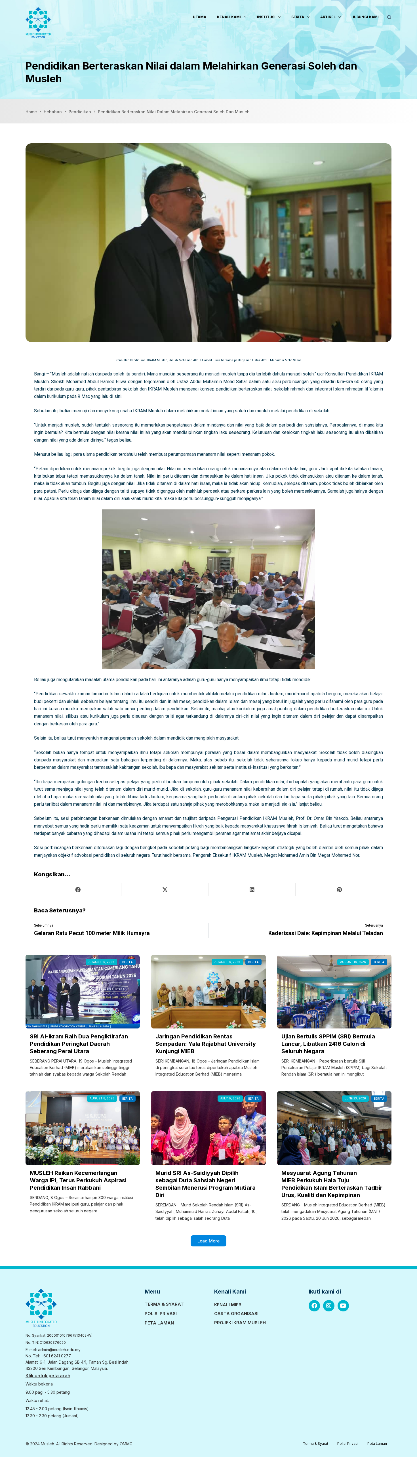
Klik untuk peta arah (48, 1375)
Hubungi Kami (365, 17)
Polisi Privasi (161, 1313)
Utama (199, 17)
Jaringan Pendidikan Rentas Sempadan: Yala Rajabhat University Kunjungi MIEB (205, 1044)
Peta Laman (159, 1323)
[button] (77, 889)
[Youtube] (343, 1305)
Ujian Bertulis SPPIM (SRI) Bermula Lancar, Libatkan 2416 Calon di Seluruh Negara (328, 1044)
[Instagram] (328, 1305)
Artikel (328, 17)
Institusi (266, 17)
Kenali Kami (229, 17)
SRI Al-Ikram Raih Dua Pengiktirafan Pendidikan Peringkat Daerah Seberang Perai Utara (79, 1044)
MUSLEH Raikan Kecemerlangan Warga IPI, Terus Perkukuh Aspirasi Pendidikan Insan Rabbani (78, 1180)
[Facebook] (314, 1305)
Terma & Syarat (164, 1304)
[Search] (389, 17)
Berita (297, 17)
